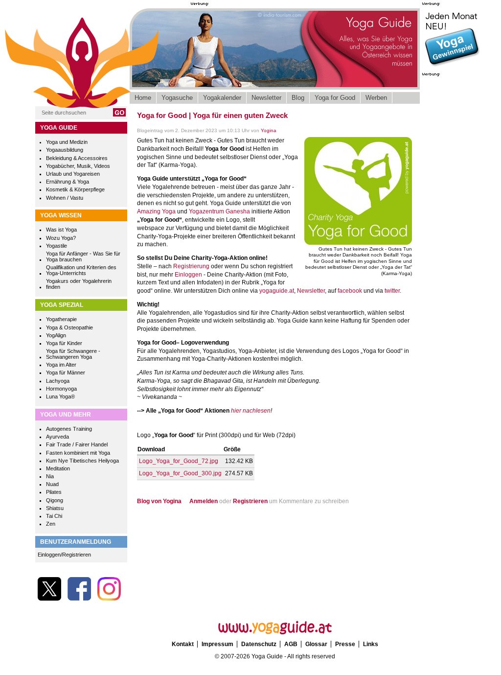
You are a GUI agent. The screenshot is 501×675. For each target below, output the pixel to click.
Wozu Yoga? (61, 238)
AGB (290, 644)
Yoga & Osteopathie (69, 327)
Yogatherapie (61, 319)
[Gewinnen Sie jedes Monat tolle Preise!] (451, 66)
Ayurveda (57, 437)
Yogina (268, 130)
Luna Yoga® (60, 396)
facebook (350, 290)
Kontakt (183, 644)
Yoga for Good (335, 97)
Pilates (54, 492)
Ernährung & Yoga (67, 182)
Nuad (52, 484)
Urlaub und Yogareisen (73, 174)
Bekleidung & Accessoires (77, 158)
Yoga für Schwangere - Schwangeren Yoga (73, 354)
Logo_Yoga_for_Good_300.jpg (180, 473)
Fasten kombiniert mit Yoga (78, 453)
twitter (392, 290)
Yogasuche (177, 97)
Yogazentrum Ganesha (220, 211)
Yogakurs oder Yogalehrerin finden (79, 284)
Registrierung (192, 266)
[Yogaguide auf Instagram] (109, 599)
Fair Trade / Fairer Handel (77, 444)
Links (370, 644)
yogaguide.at (276, 290)
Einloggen (188, 274)
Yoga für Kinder (64, 343)
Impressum (217, 644)
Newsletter (266, 97)
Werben (376, 97)
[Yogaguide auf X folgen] (49, 599)
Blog (298, 97)
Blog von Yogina (159, 501)
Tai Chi (54, 516)
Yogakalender (222, 97)
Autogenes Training (69, 429)
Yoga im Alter (61, 365)
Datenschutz (258, 644)
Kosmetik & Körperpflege (75, 189)
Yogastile (56, 246)
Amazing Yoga (156, 211)
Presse (345, 644)
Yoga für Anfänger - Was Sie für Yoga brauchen (83, 256)
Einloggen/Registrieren (64, 555)
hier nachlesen (251, 410)
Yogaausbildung (64, 150)
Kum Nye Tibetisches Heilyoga (82, 461)
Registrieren (250, 501)
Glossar (316, 644)
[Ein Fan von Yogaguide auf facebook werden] (79, 599)
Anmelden (203, 501)
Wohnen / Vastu (64, 198)
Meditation (58, 468)
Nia (50, 476)
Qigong (54, 500)
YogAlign (56, 335)
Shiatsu (55, 508)
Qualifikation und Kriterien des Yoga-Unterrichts (81, 270)
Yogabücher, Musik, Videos (78, 166)
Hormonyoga (61, 389)
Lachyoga (57, 381)
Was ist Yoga (61, 230)
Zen (50, 524)
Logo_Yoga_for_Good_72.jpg (178, 461)
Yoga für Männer (65, 372)
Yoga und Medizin (67, 142)
